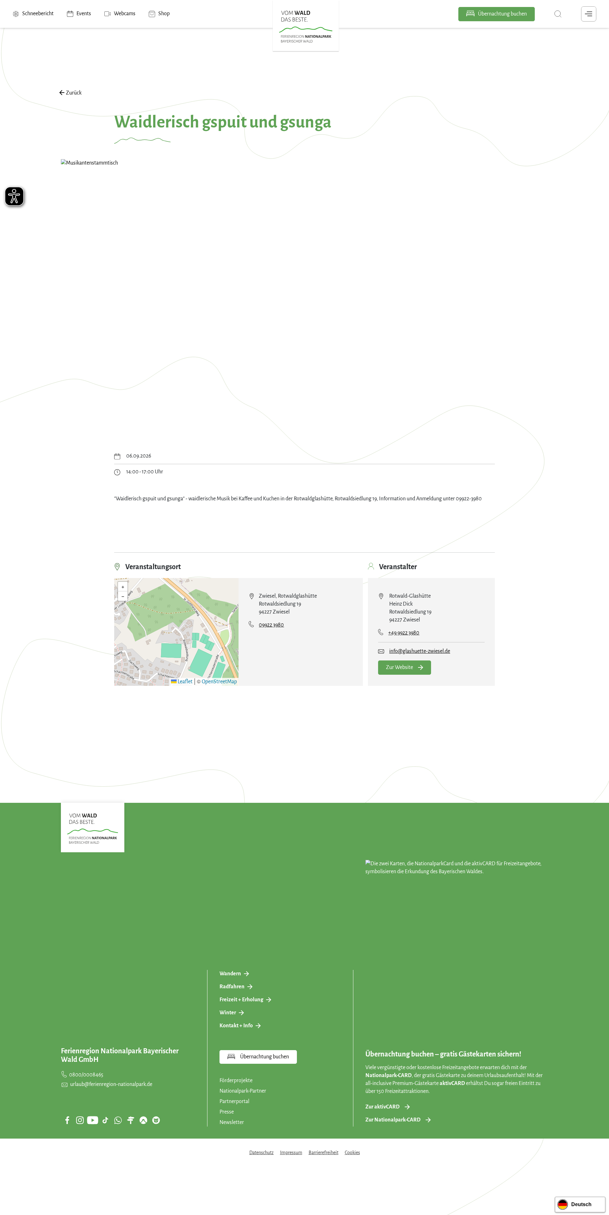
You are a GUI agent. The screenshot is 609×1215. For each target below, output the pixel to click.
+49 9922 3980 (403, 633)
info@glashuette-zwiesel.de (419, 651)
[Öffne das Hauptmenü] (588, 14)
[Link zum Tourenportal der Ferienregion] (130, 1120)
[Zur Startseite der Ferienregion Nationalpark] (305, 26)
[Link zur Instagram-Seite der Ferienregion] (80, 1120)
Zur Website (399, 667)
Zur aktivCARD (382, 1107)
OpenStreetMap (219, 682)
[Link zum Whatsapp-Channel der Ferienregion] (118, 1120)
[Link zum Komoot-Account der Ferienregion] (143, 1120)
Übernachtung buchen (502, 14)
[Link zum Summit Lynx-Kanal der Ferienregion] (156, 1120)
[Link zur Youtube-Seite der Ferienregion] (92, 1120)
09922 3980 (271, 625)
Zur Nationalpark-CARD (393, 1120)
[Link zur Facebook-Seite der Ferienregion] (67, 1120)
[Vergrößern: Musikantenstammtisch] (304, 296)
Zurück (74, 93)
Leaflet (185, 682)
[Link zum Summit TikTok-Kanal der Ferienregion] (105, 1120)
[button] (176, 626)
